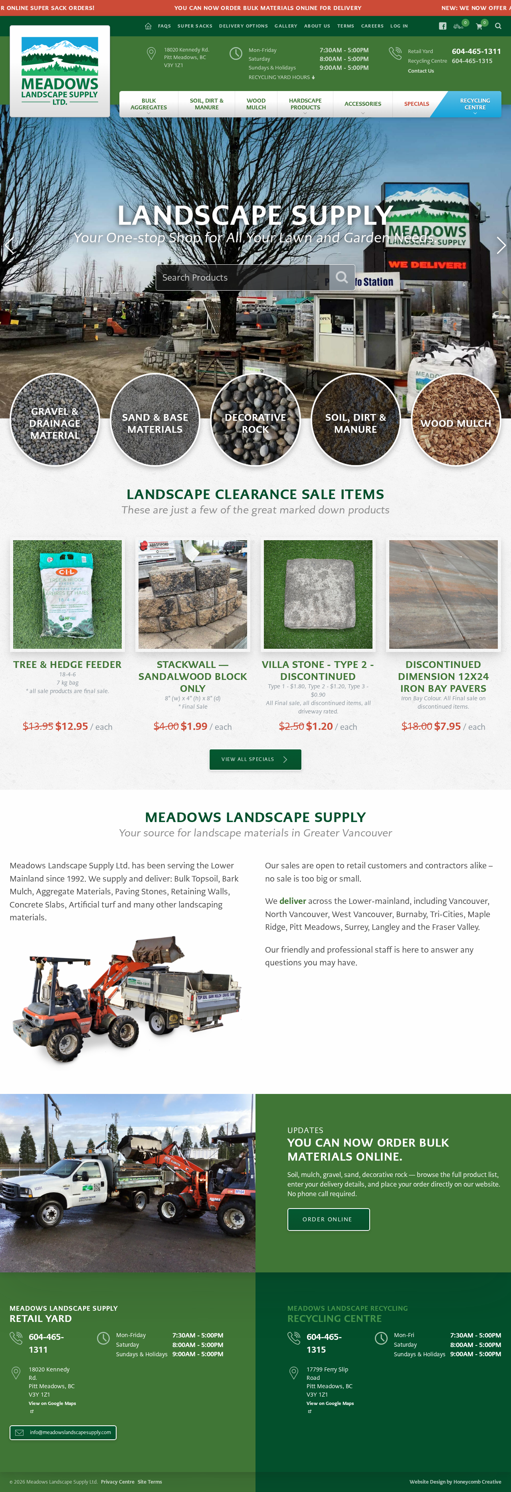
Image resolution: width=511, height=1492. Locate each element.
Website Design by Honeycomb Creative (455, 1482)
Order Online (329, 1219)
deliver (292, 901)
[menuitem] (148, 104)
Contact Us (421, 70)
